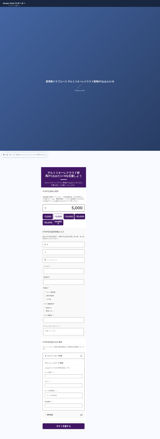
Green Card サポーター (14, 3)
